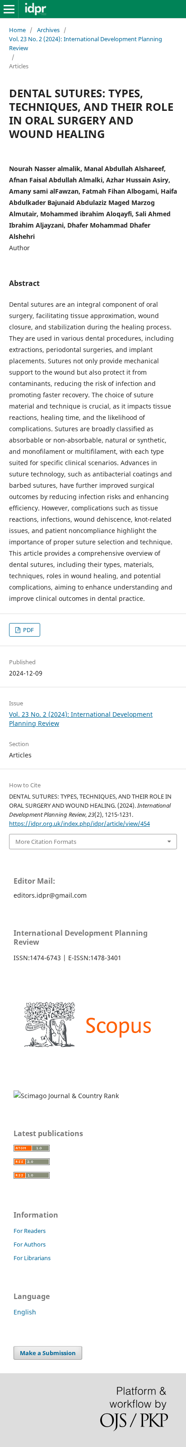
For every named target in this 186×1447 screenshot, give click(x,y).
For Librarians (32, 1258)
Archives (48, 30)
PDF (28, 630)
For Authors (30, 1244)
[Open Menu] (9, 9)
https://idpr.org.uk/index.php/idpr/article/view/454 (79, 823)
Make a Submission (48, 1353)
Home (17, 30)
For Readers (30, 1231)
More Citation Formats (45, 842)
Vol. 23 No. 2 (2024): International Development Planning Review (85, 43)
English (25, 1312)
